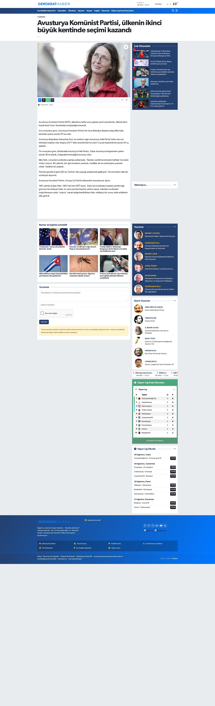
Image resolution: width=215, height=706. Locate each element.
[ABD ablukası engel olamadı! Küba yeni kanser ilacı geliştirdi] (53, 263)
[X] (149, 526)
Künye (39, 556)
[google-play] (160, 530)
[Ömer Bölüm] (138, 320)
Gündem (72, 11)
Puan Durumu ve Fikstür (154, 543)
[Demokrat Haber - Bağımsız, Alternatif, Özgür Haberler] (54, 3)
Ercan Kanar (150, 275)
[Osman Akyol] (138, 363)
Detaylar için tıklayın (155, 441)
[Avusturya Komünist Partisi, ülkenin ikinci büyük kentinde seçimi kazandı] (83, 70)
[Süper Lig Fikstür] (175, 449)
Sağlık (97, 11)
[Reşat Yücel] (138, 341)
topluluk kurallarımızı (59, 329)
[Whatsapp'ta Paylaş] (48, 100)
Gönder (44, 322)
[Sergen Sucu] (138, 352)
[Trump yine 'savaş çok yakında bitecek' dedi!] (53, 237)
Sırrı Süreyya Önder (154, 307)
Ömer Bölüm (150, 318)
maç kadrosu (62, 559)
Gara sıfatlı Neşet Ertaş (154, 310)
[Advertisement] (155, 145)
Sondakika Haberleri (46, 11)
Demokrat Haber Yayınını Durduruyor (160, 236)
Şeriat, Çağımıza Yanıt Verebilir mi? (159, 364)
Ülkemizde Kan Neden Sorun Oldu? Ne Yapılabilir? (159, 290)
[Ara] (173, 10)
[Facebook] (145, 526)
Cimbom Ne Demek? (67, 556)
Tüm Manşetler (47, 548)
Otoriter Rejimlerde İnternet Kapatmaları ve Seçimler (157, 247)
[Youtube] (161, 526)
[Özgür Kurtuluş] (138, 246)
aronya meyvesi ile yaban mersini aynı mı (108, 556)
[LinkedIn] (157, 526)
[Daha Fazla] (52, 100)
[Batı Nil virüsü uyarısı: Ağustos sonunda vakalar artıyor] (84, 263)
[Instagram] (153, 526)
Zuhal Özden (151, 266)
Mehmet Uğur (151, 254)
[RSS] (165, 526)
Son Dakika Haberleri (83, 548)
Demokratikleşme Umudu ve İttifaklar (156, 332)
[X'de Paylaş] (44, 100)
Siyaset (81, 11)
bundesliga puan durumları (47, 559)
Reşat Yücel (150, 338)
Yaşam (89, 11)
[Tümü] (175, 185)
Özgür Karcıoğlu (153, 286)
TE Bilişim (174, 558)
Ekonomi (105, 11)
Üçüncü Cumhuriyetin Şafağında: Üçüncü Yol (158, 343)
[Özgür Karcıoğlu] (138, 289)
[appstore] (149, 530)
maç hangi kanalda (75, 559)
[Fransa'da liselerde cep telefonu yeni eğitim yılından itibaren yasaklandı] (114, 263)
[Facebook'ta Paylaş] (39, 100)
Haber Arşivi (115, 548)
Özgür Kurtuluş (152, 243)
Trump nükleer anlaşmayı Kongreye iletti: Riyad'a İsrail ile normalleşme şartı (113, 249)
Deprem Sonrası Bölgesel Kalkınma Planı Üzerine (159, 258)
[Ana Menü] (176, 10)
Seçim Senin (150, 321)
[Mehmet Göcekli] (138, 235)
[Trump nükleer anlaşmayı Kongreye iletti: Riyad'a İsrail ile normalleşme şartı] (114, 237)
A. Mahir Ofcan (151, 328)
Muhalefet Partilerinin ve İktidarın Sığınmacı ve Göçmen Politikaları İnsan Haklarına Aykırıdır (159, 280)
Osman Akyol (151, 361)
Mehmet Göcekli (152, 233)
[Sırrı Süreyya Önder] (138, 309)
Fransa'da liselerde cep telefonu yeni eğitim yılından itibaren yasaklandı (114, 276)
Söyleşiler (61, 11)
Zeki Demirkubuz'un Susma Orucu (159, 269)
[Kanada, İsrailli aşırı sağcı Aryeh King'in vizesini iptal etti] (84, 237)
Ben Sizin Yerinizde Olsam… (156, 354)
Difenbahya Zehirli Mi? (84, 556)
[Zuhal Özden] (138, 267)
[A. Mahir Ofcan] (138, 330)
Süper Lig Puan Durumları (122, 11)
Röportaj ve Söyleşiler (51, 556)
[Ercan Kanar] (138, 278)
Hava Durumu (82, 543)
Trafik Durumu (116, 543)
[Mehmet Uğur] (138, 256)
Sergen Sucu (150, 351)
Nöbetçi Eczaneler (48, 543)
